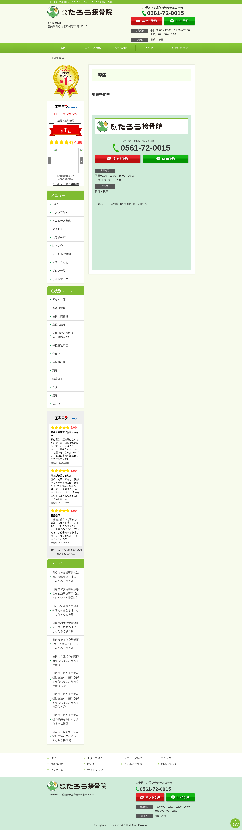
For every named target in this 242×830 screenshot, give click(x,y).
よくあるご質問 (61, 254)
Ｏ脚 (55, 387)
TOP (62, 47)
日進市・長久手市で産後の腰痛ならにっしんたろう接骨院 (65, 719)
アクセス (150, 47)
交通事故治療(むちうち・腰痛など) (64, 335)
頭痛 (55, 370)
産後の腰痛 (59, 324)
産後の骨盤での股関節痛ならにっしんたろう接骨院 (65, 660)
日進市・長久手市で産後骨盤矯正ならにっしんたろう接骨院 (65, 736)
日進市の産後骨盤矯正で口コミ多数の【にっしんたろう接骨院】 (65, 627)
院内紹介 (57, 245)
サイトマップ (60, 279)
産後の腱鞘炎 (60, 316)
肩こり (56, 403)
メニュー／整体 (91, 47)
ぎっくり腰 (59, 299)
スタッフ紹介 (60, 212)
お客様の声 (121, 47)
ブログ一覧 (59, 270)
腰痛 (55, 395)
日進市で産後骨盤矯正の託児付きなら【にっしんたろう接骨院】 (65, 610)
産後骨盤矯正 (60, 308)
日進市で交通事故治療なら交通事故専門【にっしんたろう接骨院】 (65, 593)
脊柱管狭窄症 (60, 345)
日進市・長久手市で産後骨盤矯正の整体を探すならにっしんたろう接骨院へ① (65, 700)
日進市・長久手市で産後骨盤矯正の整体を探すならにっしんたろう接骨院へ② (65, 679)
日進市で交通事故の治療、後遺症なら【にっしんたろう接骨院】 (65, 576)
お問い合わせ (180, 47)
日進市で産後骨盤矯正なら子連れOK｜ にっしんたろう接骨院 (65, 643)
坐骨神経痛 (59, 362)
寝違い (56, 353)
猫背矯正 (57, 378)
